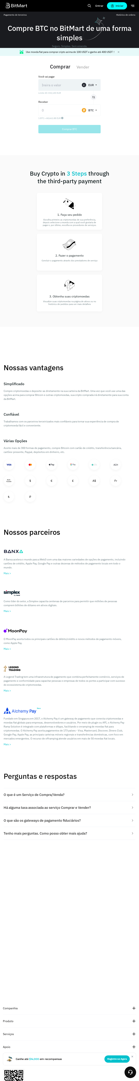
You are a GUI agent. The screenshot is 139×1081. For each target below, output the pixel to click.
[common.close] (132, 1056)
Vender (83, 67)
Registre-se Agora (117, 1058)
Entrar (99, 6)
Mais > (7, 573)
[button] (69, 794)
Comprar (60, 66)
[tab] (69, 794)
